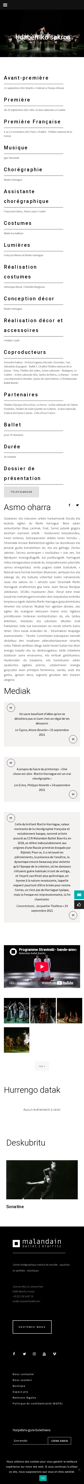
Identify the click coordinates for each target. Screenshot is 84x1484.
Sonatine (15, 1206)
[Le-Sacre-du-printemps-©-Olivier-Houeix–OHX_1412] (16, 1010)
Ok (43, 1478)
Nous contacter (23, 1374)
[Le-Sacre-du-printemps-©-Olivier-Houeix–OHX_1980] (43, 1010)
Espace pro (20, 1391)
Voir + (42, 1066)
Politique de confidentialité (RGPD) (38, 1403)
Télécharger (21, 491)
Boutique (19, 1386)
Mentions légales (24, 1397)
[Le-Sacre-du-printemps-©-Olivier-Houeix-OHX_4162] (16, 1040)
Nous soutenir (22, 1380)
